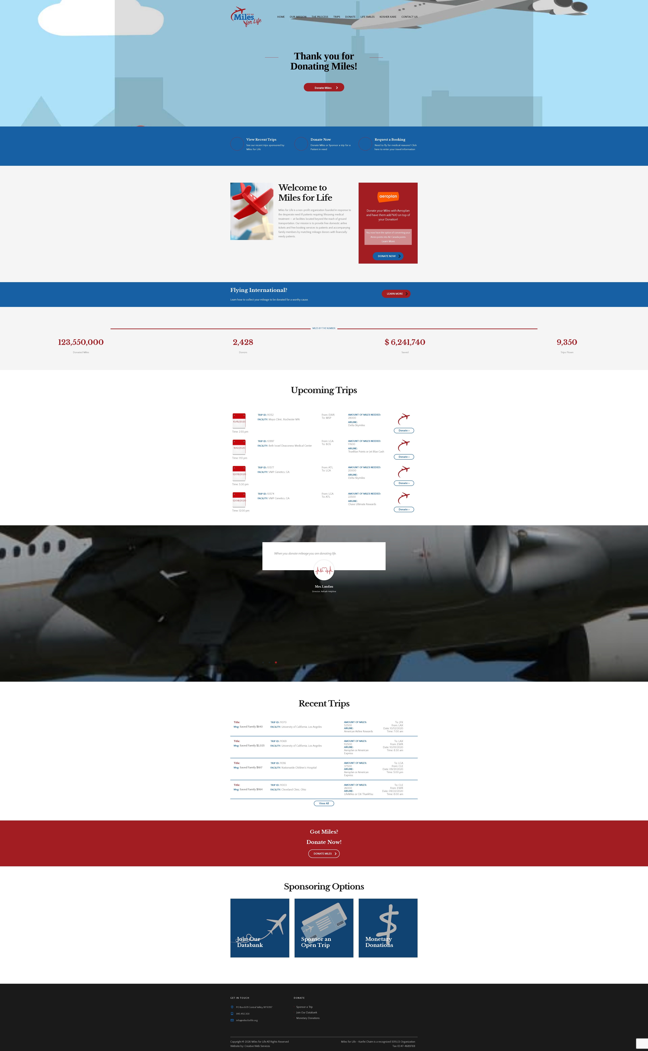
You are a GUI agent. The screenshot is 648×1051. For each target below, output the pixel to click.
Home (281, 16)
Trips (336, 16)
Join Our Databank (306, 1012)
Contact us (409, 16)
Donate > (404, 430)
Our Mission (298, 16)
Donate (350, 16)
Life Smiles (368, 16)
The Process (320, 16)
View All (324, 803)
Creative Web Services (257, 1046)
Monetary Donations (308, 1018)
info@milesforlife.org (247, 1020)
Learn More (388, 241)
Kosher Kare (388, 16)
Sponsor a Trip (304, 1007)
